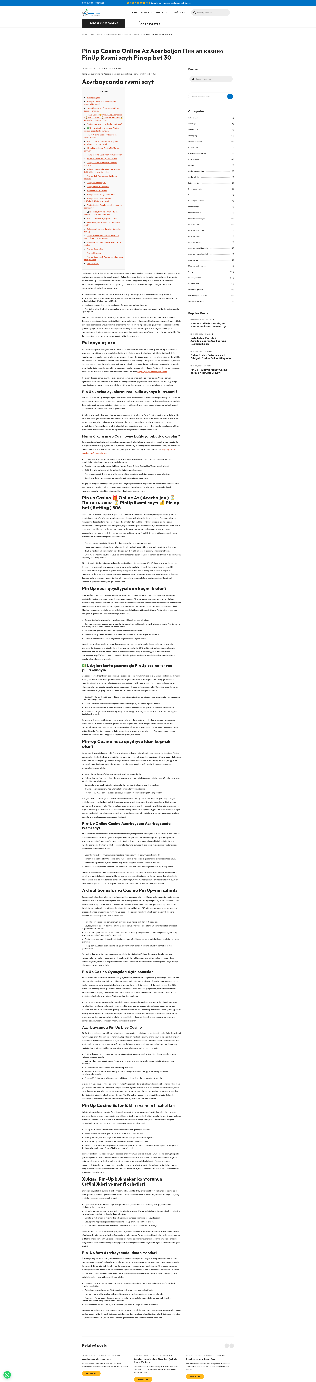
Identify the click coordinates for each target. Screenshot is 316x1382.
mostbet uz (193, 260)
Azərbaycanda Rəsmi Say (148, 1359)
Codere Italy (193, 177)
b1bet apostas (194, 159)
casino (191, 165)
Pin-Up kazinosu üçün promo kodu (102, 218)
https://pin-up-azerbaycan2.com (152, 371)
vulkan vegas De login (197, 295)
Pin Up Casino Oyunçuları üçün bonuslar (104, 154)
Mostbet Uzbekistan (197, 266)
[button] (227, 1346)
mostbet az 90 (194, 212)
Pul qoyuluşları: (93, 97)
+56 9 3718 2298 (149, 24)
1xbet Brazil (193, 129)
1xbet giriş (192, 135)
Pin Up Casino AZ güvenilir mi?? (101, 194)
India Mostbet (194, 183)
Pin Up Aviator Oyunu (96, 182)
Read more (91, 1379)
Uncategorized (194, 277)
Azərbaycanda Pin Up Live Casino (102, 158)
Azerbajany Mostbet (197, 153)
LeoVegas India (195, 189)
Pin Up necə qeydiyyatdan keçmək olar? (104, 124)
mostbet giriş (194, 224)
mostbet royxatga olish (198, 254)
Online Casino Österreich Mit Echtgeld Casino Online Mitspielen (211, 357)
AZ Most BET (193, 147)
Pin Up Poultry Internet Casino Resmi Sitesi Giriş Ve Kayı (208, 371)
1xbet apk (192, 124)
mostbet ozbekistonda (198, 248)
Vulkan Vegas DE (195, 289)
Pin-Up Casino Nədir (96, 249)
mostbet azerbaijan (196, 218)
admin (104, 68)
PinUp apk (95, 34)
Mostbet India (194, 236)
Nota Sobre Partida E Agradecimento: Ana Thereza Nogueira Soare (208, 340)
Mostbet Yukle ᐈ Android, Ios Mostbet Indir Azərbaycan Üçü (208, 325)
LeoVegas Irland (195, 195)
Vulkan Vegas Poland (197, 301)
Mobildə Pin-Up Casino (97, 190)
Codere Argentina (196, 171)
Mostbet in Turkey (196, 230)
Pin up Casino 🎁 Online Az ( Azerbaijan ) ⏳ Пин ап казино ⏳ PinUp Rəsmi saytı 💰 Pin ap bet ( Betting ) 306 (103, 117)
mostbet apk (193, 206)
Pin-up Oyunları (94, 253)
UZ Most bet (193, 283)
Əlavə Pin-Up (93, 263)
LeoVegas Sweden (196, 201)
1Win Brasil (193, 118)
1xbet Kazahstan (195, 141)
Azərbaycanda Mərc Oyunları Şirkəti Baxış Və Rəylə (103, 1360)
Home (85, 34)
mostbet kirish (194, 242)
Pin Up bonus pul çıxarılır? (98, 186)
